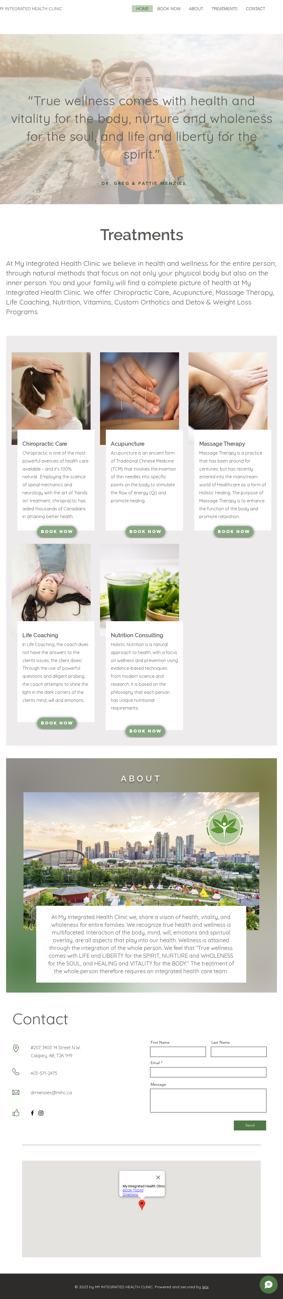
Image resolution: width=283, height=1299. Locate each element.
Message (158, 1084)
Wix (205, 1286)
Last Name (220, 1042)
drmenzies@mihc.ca (51, 1092)
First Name (160, 1042)
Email (155, 1063)
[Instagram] (41, 1113)
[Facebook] (32, 1113)
